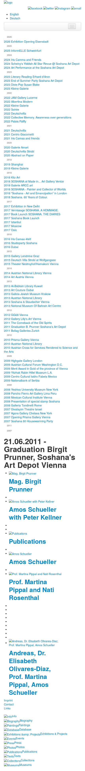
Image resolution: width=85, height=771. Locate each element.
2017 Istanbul (12, 222)
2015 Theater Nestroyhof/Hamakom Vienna (31, 264)
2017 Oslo (10, 230)
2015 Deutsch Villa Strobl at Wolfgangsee (30, 260)
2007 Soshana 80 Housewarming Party (28, 421)
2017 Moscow (12, 226)
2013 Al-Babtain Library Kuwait (23, 286)
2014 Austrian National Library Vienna (27, 273)
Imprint (8, 700)
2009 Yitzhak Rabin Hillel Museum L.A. (28, 372)
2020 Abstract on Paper (19, 155)
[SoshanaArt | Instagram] (62, 8)
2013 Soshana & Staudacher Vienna (26, 302)
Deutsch (15, 18)
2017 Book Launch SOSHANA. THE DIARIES (32, 214)
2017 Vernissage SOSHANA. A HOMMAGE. (31, 210)
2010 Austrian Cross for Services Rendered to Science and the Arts (41, 350)
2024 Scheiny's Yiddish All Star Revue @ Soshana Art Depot (41, 64)
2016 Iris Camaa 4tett (17, 239)
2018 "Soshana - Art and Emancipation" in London (35, 193)
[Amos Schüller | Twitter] (48, 8)
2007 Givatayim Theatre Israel (23, 409)
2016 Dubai (11, 247)
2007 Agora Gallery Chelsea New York (28, 413)
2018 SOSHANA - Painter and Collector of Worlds (35, 189)
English (14, 14)
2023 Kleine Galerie (16, 88)
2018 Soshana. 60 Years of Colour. (26, 197)
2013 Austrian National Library (23, 298)
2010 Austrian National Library (23, 344)
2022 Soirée (11, 109)
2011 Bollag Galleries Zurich (21, 331)
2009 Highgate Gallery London (23, 361)
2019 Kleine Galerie (16, 168)
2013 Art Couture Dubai (19, 290)
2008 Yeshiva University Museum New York (31, 389)
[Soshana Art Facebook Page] (35, 8)
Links (7, 708)
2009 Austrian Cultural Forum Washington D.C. (33, 365)
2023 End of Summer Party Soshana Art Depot (33, 81)
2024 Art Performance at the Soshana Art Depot (34, 68)
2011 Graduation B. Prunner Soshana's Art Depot (35, 327)
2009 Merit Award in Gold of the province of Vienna (36, 368)
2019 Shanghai (13, 164)
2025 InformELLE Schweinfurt (22, 51)
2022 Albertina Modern (18, 101)
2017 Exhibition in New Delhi (22, 206)
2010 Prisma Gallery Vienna (21, 340)
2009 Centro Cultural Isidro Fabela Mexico (30, 376)
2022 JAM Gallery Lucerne (20, 98)
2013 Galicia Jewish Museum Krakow (27, 294)
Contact (9, 704)
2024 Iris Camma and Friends (22, 60)
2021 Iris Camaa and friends (22, 138)
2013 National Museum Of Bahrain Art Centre (32, 306)
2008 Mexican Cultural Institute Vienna (28, 397)
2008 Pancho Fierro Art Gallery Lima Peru (30, 393)
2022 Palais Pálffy (15, 121)
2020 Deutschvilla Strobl (19, 151)
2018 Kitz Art (12, 177)
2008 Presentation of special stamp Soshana (32, 401)
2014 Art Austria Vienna (19, 277)
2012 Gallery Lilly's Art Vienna (22, 319)
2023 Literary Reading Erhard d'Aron (27, 77)
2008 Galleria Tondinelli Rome (23, 405)
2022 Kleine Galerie (16, 105)
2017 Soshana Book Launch (21, 218)
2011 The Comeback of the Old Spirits (28, 323)
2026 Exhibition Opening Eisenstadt (26, 41)
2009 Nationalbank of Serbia (22, 380)
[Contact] (76, 8)
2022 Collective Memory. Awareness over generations (37, 117)
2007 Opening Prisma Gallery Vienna (27, 417)
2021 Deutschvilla (15, 130)
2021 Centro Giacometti (19, 134)
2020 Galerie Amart (16, 147)
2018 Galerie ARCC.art (18, 185)
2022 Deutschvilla (15, 113)
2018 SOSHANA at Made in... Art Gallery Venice (34, 181)
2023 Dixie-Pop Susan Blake (22, 85)
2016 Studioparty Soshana (20, 243)
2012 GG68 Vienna (16, 315)
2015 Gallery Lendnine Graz (21, 256)
